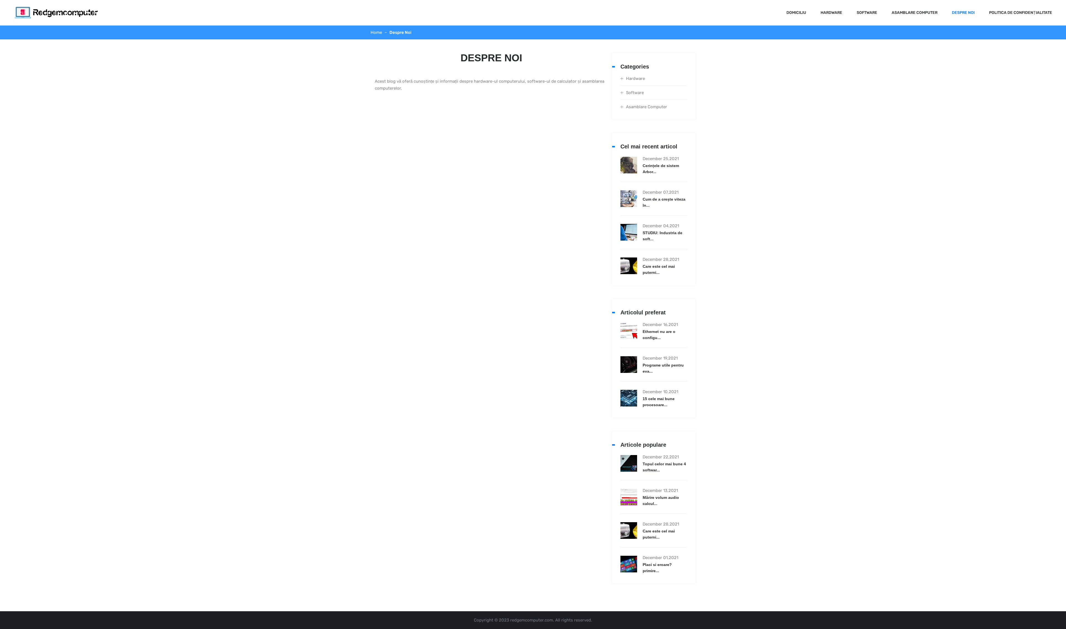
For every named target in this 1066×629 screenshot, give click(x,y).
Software (867, 12)
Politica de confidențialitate (1020, 12)
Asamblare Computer (914, 12)
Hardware (831, 12)
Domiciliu (796, 12)
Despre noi (963, 12)
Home (376, 32)
